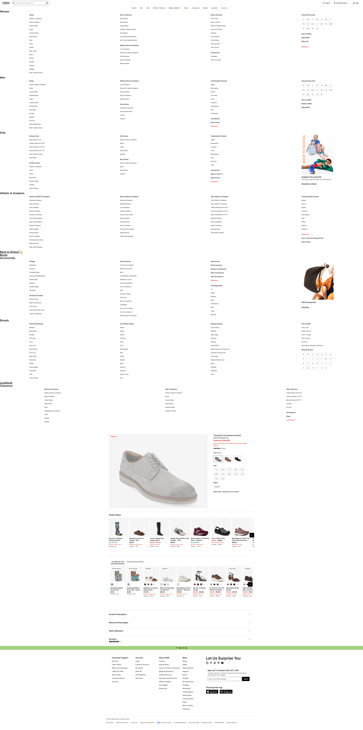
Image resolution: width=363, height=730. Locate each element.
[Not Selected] (145, 584)
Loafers (31, 47)
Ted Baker (214, 371)
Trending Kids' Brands (218, 136)
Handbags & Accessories (52, 411)
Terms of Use (134, 722)
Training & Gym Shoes (36, 240)
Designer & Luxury (126, 279)
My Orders (139, 668)
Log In (137, 661)
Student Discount (165, 675)
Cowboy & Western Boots (128, 29)
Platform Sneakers (35, 225)
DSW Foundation (165, 681)
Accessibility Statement (180, 722)
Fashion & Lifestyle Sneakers (129, 53)
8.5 (312, 24)
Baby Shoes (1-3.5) (35, 140)
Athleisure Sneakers (35, 200)
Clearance (305, 47)
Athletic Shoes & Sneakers (129, 45)
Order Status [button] (116, 664)
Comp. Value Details (193, 722)
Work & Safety (188, 705)
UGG (212, 165)
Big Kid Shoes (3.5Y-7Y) (37, 150)
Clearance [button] (224, 8)
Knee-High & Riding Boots (128, 37)
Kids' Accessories (217, 276)
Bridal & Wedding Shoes (218, 26)
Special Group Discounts (168, 678)
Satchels (32, 283)
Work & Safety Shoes (35, 73)
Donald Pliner (215, 345)
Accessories (215, 118)
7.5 (303, 24)
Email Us (115, 661)
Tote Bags (32, 290)
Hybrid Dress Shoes (126, 111)
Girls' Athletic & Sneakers (219, 200)
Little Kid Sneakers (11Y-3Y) (219, 211)
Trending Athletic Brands (310, 196)
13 (317, 28)
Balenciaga (214, 335)
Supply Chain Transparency (147, 722)
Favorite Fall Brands (36, 324)
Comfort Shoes (33, 33)
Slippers (31, 65)
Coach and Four (306, 331)
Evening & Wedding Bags (37, 276)
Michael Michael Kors (217, 360)
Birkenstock (214, 88)
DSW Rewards (140, 675)
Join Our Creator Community (169, 668)
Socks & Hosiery (216, 60)
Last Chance (290, 420)
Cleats (31, 174)
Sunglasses (123, 305)
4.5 (308, 19)
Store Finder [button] (116, 675)
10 (326, 24)
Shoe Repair (163, 685)
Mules (31, 55)
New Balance (215, 106)
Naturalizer (32, 360)
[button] (124, 569)
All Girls (288, 407)
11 (303, 28)
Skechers (214, 161)
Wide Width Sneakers (36, 247)
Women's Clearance (51, 389)
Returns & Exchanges (120, 668)
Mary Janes (32, 51)
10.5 (330, 24)
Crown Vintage (306, 335)
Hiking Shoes (33, 106)
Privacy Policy (109, 722)
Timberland (214, 113)
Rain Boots (32, 110)
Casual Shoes (33, 26)
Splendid (213, 367)
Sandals (31, 62)
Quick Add (118, 599)
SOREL (31, 363)
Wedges (31, 69)
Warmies (213, 314)
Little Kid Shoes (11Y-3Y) (37, 147)
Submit (246, 679)
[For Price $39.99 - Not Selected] (238, 458)
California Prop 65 (219, 722)
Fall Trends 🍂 (215, 37)
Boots (186, 8)
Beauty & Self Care (126, 269)
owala (212, 311)
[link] (118, 541)
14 (312, 94)
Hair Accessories (125, 287)
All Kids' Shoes (34, 163)
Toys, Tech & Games (126, 308)
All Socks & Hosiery (36, 295)
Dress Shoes (33, 37)
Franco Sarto (33, 349)
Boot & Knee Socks (35, 303)
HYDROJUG (214, 304)
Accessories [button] (195, 8)
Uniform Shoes (33, 188)
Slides (185, 664)
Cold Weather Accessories (128, 276)
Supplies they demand (311, 177)
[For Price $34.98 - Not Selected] (228, 458)
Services (115, 681)
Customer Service (118, 678)
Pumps (31, 58)
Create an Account (142, 664)
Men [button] (141, 8)
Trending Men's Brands (219, 81)
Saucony (122, 367)
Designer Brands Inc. (166, 671)
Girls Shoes (124, 136)
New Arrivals (215, 47)
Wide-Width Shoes (35, 124)
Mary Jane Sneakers (35, 222)
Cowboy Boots (188, 699)
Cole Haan (214, 95)
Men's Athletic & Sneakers (129, 196)
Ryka (121, 363)
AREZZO (213, 331)
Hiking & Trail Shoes (35, 215)
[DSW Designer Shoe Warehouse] (6, 3)
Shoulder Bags (33, 287)
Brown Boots (124, 22)
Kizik (121, 345)
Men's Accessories (217, 273)
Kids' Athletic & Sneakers (219, 196)
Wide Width (306, 37)
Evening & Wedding (126, 283)
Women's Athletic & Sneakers (39, 196)
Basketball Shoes (125, 204)
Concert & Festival (216, 29)
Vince (212, 374)
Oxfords (122, 119)
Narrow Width (306, 34)
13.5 (308, 94)
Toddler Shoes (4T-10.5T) (37, 143)
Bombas (213, 296)
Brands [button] (205, 8)
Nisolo (213, 363)
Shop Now (305, 307)
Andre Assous (215, 327)
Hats (121, 290)
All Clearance (291, 412)
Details (215, 445)
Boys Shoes (124, 159)
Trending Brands (216, 285)
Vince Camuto (33, 378)
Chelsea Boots (33, 95)
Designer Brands (216, 324)
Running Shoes (124, 56)
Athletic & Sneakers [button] (159, 8)
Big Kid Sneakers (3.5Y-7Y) (219, 215)
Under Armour (124, 374)
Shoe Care (123, 297)
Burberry (213, 342)
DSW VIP (138, 671)
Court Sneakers (125, 49)
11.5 (308, 28)
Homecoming (215, 40)
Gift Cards (139, 678)
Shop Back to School (309, 184)
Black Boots (124, 19)
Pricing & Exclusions (206, 722)
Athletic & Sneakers (35, 19)
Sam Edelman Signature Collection (312, 345)
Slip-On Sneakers (125, 60)
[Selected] (112, 584)
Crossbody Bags (34, 272)
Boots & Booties (34, 22)
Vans (121, 378)
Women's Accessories (218, 269)
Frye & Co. (32, 353)
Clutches (32, 269)
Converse (214, 147)
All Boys (289, 404)
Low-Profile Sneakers (35, 218)
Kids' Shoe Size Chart (36, 154)
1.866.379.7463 (117, 671)
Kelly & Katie (306, 338)
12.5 (330, 90)
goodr (212, 300)
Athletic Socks (33, 299)
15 (317, 94)
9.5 (322, 24)
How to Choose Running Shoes (312, 238)
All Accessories (125, 261)
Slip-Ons (32, 121)
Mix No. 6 (305, 342)
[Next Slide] (252, 535)
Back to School (215, 22)
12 (312, 28)
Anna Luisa (305, 327)
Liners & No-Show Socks (37, 310)
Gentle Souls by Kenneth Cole (220, 349)
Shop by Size (34, 136)
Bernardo (213, 338)
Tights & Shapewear (35, 314)
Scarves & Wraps (125, 294)
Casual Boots (124, 26)
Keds (121, 342)
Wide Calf (305, 41)
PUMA (303, 222)
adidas (213, 85)
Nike (212, 110)
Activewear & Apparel (127, 265)
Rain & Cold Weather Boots (128, 40)
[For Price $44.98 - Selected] (218, 458)
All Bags (32, 261)
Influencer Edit (215, 44)
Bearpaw (32, 327)
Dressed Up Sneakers (126, 108)
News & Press (164, 664)
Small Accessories (125, 301)
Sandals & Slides (170, 411)
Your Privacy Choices (165, 722)
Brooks (213, 92)
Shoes (31, 15)
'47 (212, 289)
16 (321, 94)
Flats (30, 40)
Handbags (214, 56)
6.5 (326, 19)
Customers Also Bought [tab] (135, 562)
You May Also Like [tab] (117, 562)
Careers (162, 661)
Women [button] (134, 8)
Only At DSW (306, 324)
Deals (288, 416)
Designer (213, 33)
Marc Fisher (33, 356)
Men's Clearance (171, 389)
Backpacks (32, 265)
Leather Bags (33, 279)
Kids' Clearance (291, 389)
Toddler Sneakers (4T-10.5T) (219, 207)
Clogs (31, 29)
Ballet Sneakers (34, 204)
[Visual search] (47, 3)
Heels (31, 44)
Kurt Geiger (214, 356)
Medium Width (307, 103)
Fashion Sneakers (34, 211)
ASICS (304, 204)
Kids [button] (148, 8)
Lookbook (214, 8)
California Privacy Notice (122, 722)
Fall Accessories (216, 265)
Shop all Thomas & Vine (220, 438)
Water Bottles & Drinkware (128, 315)
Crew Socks (33, 306)
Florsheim (214, 103)
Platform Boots (188, 668)
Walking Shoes (124, 63)
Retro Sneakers (34, 229)
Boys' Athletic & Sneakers (219, 204)
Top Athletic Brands (127, 324)
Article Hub (214, 19)
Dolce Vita (32, 345)
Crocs (212, 99)
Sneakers (186, 685)
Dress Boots (124, 33)
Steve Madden (33, 367)
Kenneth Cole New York (218, 353)
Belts (121, 272)
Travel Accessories (126, 312)
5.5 (317, 19)
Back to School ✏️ (175, 8)
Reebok (304, 225)
